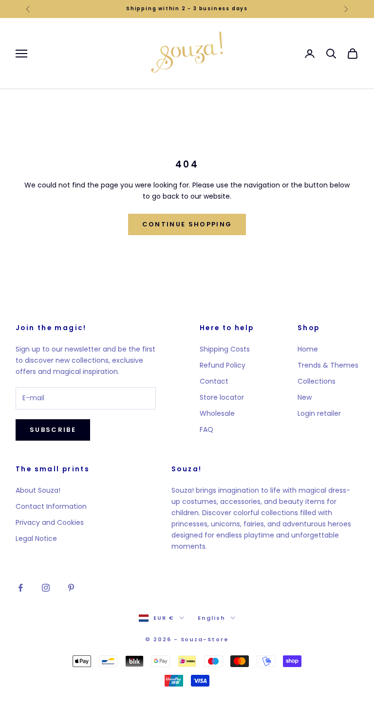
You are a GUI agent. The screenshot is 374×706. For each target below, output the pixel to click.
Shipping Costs (225, 349)
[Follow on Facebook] (20, 588)
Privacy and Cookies (50, 522)
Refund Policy (222, 365)
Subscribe (53, 429)
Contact (214, 381)
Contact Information (51, 506)
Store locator (222, 397)
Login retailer (319, 413)
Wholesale (217, 413)
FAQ (206, 429)
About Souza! (38, 490)
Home (308, 349)
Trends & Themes (328, 365)
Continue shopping (187, 224)
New (305, 397)
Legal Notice (36, 538)
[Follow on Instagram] (46, 588)
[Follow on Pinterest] (71, 588)
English (211, 618)
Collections (317, 381)
